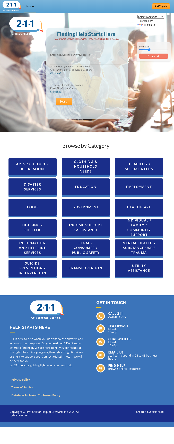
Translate (149, 24)
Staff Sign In (161, 6)
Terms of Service (22, 387)
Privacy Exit (153, 56)
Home (30, 6)
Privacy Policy (20, 379)
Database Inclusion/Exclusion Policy (35, 395)
